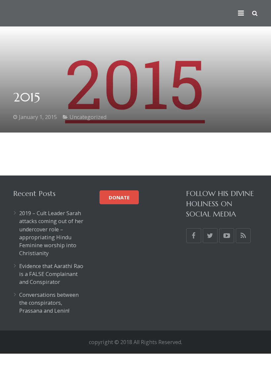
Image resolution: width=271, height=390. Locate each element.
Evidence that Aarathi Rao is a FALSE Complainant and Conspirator (51, 274)
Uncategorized (87, 117)
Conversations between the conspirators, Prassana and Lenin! (49, 303)
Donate (119, 197)
